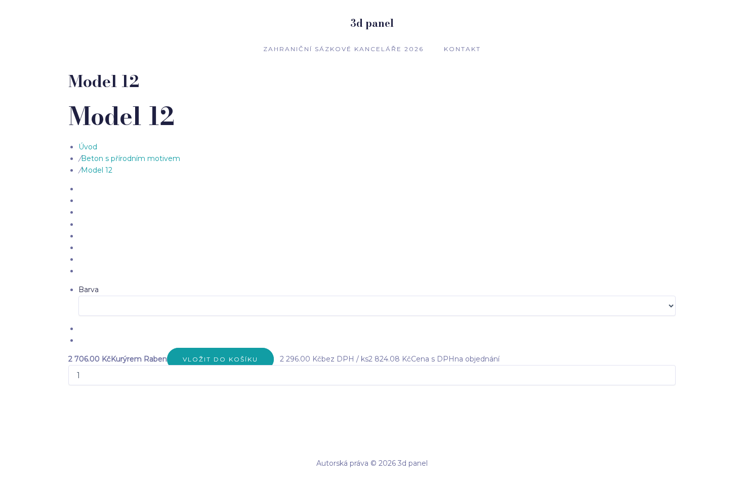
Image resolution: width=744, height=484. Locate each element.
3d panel (372, 23)
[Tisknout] (275, 359)
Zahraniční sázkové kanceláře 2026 (343, 49)
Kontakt (462, 49)
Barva (88, 289)
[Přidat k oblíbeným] (277, 359)
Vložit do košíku (220, 359)
